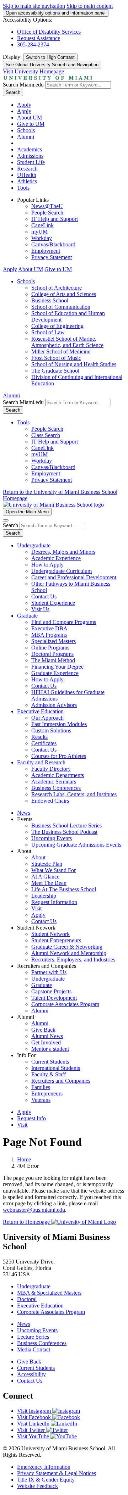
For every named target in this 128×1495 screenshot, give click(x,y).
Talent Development (54, 998)
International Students (55, 1068)
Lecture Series (33, 1337)
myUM (39, 232)
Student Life (31, 162)
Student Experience (53, 603)
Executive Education (40, 711)
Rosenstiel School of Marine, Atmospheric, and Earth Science (67, 342)
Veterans (40, 1100)
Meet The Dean (48, 883)
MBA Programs (49, 635)
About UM (29, 118)
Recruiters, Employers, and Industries (73, 959)
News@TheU (47, 206)
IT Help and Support (54, 219)
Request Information (54, 902)
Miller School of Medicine (60, 351)
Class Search (45, 435)
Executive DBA (49, 628)
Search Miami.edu (23, 85)
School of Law (48, 332)
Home (24, 1159)
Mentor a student (50, 1049)
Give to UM (30, 124)
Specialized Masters (53, 641)
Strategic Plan (46, 864)
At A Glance (45, 877)
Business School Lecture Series (66, 825)
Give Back (43, 1030)
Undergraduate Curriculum (61, 571)
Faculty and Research (41, 762)
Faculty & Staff (48, 1074)
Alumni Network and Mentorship (68, 953)
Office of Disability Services (49, 32)
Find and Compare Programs (63, 622)
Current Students (50, 1062)
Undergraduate (33, 545)
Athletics (27, 181)
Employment (45, 251)
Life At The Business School (63, 889)
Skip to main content (89, 6)
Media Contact (33, 1349)
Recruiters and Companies (60, 1081)
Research (27, 169)
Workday (41, 238)
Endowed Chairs (50, 801)
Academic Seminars (53, 782)
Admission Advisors (54, 705)
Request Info (31, 1118)
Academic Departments (57, 775)
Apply (24, 105)
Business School (49, 300)
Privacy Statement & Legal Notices (56, 1473)
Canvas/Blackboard (53, 244)
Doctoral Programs (52, 654)
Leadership (43, 896)
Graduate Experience (55, 673)
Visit (36, 908)
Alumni (25, 137)
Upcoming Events (51, 838)
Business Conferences (56, 788)
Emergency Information (43, 1467)
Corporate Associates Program (65, 1004)
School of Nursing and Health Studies (73, 364)
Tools (23, 188)
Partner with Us (48, 972)
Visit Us (40, 609)
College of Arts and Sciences (63, 294)
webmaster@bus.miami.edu (34, 1210)
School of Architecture (56, 288)
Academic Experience (56, 558)
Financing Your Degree (57, 667)
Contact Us (44, 596)
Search (13, 92)
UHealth (26, 175)
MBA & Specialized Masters (49, 1293)
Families (40, 1087)
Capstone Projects (51, 991)
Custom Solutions (51, 730)
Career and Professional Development (73, 577)
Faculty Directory (51, 769)
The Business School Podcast (64, 832)
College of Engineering (57, 326)
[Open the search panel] (6, 520)
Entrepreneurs (47, 1093)
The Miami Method (53, 660)
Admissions (30, 156)
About (38, 857)
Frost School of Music (56, 358)
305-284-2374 (33, 44)
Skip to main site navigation (34, 6)
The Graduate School (55, 371)
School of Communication (60, 307)
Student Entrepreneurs (56, 940)
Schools (26, 130)
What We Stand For (53, 870)
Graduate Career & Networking (66, 947)
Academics (29, 149)
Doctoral (27, 1299)
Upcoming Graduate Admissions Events (76, 845)
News (23, 813)
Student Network (50, 934)
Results (39, 737)
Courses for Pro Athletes (58, 756)
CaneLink (42, 225)
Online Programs (50, 648)
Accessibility (31, 1374)
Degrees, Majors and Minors (63, 552)
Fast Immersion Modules (59, 724)
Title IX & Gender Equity (46, 1480)
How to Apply (47, 565)
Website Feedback (37, 1486)
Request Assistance (38, 38)
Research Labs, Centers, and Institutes (74, 794)
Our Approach (47, 718)
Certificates (44, 743)
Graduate (27, 616)
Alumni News (47, 1036)
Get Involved (46, 1042)
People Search (47, 213)
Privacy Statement (51, 257)
